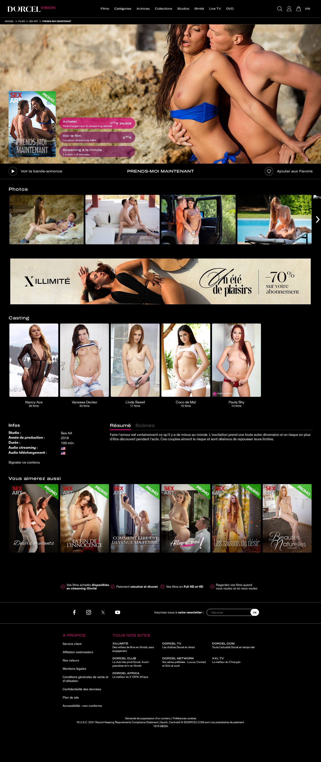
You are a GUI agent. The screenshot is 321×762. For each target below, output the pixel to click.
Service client (72, 644)
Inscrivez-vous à (179, 612)
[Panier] (299, 8)
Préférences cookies (184, 718)
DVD (230, 8)
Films (105, 8)
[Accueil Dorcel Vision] (31, 8)
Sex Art (33, 21)
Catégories (122, 8)
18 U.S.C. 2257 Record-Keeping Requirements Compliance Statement (117, 722)
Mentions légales (74, 668)
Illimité (199, 8)
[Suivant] (318, 219)
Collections (163, 8)
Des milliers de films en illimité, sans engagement (133, 647)
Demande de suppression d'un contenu (148, 718)
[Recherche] (280, 8)
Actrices (143, 8)
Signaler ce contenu (24, 462)
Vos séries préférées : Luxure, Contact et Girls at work (184, 662)
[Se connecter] (289, 8)
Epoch (164, 722)
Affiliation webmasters (78, 652)
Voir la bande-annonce (41, 171)
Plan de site (71, 697)
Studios (183, 8)
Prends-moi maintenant (56, 21)
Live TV (215, 8)
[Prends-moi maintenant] (32, 124)
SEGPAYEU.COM (194, 722)
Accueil (9, 21)
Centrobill (175, 722)
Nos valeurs (71, 660)
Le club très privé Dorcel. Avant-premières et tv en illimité (131, 662)
